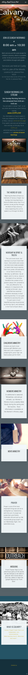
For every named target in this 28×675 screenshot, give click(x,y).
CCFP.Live (14, 128)
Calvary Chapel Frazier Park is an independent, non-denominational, (14, 632)
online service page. (19, 121)
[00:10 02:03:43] (14, 145)
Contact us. (14, 665)
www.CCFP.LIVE (14, 113)
